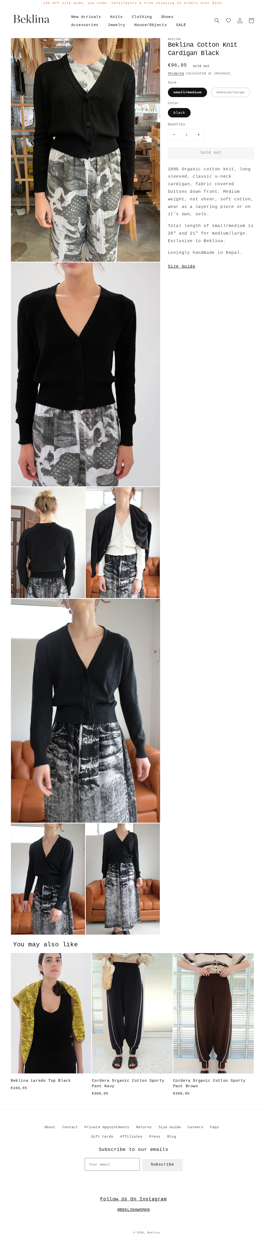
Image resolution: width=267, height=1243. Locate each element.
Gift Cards (102, 1136)
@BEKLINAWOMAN (133, 1210)
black (179, 113)
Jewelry (116, 25)
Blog (171, 1136)
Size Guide (182, 266)
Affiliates (131, 1136)
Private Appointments (106, 1127)
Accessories (85, 25)
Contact (70, 1127)
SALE (181, 25)
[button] (217, 20)
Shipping (176, 73)
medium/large (230, 92)
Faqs (214, 1127)
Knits (116, 17)
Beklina (153, 1232)
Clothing (142, 17)
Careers (195, 1127)
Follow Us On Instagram (133, 1199)
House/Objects (150, 25)
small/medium (187, 92)
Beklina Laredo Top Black (41, 1081)
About (50, 1127)
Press (154, 1136)
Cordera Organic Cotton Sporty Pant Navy (128, 1084)
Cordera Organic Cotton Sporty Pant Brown (209, 1084)
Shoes (167, 17)
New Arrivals (86, 17)
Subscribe (162, 1164)
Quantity (176, 124)
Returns (144, 1127)
